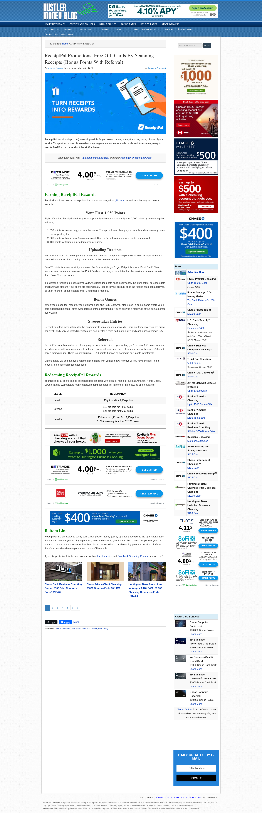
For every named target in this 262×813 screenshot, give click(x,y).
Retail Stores (92, 629)
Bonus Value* (185, 709)
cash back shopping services (135, 158)
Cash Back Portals (62, 629)
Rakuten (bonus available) (95, 158)
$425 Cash (193, 454)
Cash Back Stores (78, 629)
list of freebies (104, 556)
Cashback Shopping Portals (133, 556)
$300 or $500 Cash (197, 441)
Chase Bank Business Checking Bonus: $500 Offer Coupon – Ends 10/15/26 (63, 588)
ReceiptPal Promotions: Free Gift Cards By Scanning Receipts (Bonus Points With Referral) (99, 58)
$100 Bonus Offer (196, 418)
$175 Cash (193, 477)
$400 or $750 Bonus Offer (201, 431)
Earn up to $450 (196, 328)
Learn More (196, 634)
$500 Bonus (193, 363)
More (76, 622)
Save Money (103, 629)
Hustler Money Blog (70, 11)
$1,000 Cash (194, 495)
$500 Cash (193, 353)
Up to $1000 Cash (197, 391)
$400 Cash (193, 376)
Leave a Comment (157, 68)
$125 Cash (193, 468)
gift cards (119, 200)
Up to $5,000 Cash (197, 283)
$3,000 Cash (194, 314)
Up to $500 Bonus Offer (200, 404)
